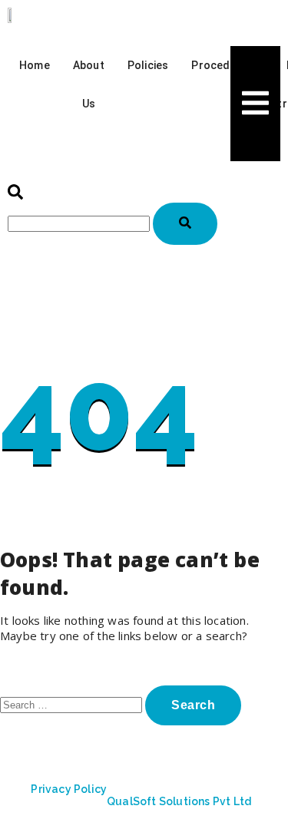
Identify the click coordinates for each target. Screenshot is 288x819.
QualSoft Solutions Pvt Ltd (179, 801)
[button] (15, 195)
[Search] (185, 224)
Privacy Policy (69, 789)
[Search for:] (72, 704)
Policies (148, 65)
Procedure (219, 65)
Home (34, 65)
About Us (88, 84)
